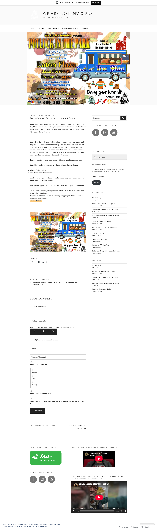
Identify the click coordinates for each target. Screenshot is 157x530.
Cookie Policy (43, 526)
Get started (95, 2)
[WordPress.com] (34, 332)
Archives (84, 28)
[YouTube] (113, 132)
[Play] (73, 511)
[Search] (123, 118)
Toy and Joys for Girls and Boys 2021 (104, 204)
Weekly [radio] (34, 384)
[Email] (52, 332)
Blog (35, 279)
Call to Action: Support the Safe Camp (105, 209)
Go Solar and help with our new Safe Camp (106, 251)
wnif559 (51, 115)
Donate (32, 28)
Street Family (39, 284)
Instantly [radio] (35, 372)
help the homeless (56, 282)
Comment (38, 410)
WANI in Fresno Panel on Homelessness (105, 215)
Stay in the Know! (99, 165)
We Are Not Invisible (68, 13)
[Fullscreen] (125, 511)
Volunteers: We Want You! (100, 245)
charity (36, 282)
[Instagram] (104, 132)
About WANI (52, 28)
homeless (70, 282)
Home (41, 28)
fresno (44, 282)
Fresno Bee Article (98, 233)
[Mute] (121, 511)
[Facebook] (43, 332)
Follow (96, 183)
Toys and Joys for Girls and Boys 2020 (104, 227)
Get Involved (44, 279)
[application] (99, 497)
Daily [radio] (33, 378)
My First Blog (96, 198)
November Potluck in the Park (102, 221)
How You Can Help (69, 28)
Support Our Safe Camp (100, 239)
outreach (79, 282)
